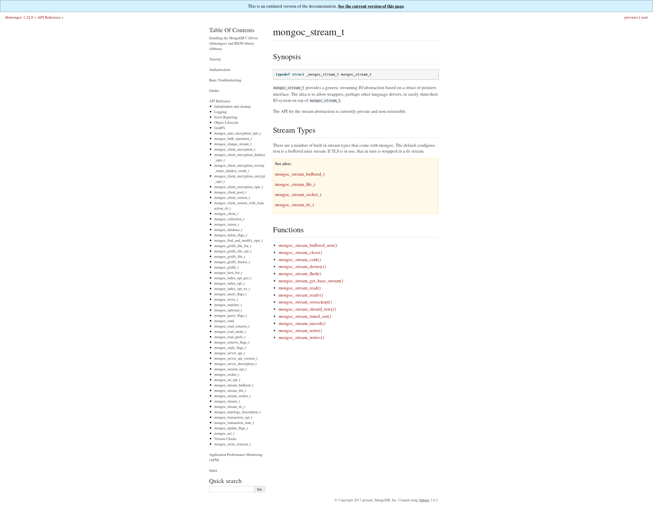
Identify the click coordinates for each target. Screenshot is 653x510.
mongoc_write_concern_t (232, 444)
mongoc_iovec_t (226, 299)
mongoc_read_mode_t (230, 331)
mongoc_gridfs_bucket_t (232, 261)
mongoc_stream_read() (300, 288)
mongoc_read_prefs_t (229, 336)
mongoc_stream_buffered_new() (308, 245)
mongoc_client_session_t (232, 197)
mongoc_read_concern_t (231, 326)
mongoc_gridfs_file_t (229, 256)
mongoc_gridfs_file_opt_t (233, 251)
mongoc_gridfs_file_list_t (232, 245)
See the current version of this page (371, 6)
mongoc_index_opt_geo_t (233, 277)
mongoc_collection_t (229, 218)
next (644, 17)
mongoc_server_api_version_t (235, 358)
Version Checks (225, 438)
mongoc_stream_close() (300, 252)
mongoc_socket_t (226, 374)
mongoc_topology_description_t (237, 411)
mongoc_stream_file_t (230, 390)
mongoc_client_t (226, 213)
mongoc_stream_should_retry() (307, 309)
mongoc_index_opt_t (229, 283)
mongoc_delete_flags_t (230, 235)
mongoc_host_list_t (228, 272)
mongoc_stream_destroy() (302, 266)
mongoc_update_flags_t (231, 428)
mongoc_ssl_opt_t (227, 379)
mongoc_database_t (228, 229)
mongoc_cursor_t (226, 224)
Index (213, 470)
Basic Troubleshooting (225, 80)
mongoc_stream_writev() (301, 337)
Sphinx (424, 499)
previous (631, 17)
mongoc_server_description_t (235, 363)
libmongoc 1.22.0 (19, 17)
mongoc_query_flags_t (230, 315)
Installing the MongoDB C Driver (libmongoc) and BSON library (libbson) (233, 43)
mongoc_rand (224, 320)
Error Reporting (225, 117)
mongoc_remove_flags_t (231, 342)
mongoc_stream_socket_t (232, 395)
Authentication (219, 69)
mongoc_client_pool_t (230, 192)
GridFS (219, 127)
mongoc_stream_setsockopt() (305, 302)
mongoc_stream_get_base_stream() (311, 281)
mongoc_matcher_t (228, 304)
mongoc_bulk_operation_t (233, 138)
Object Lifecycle (226, 122)
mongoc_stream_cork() (300, 259)
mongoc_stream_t (227, 401)
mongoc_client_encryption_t (234, 149)
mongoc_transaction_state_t (234, 422)
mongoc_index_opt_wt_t (232, 288)
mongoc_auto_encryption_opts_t (237, 133)
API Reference (49, 17)
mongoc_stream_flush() (300, 273)
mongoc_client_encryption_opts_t (238, 186)
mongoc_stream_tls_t (229, 406)
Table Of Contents (231, 30)
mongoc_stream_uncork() (302, 323)
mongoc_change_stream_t (233, 143)
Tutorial (215, 59)
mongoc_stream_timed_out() (305, 316)
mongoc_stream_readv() (301, 295)
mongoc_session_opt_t (230, 369)
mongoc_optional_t (228, 310)
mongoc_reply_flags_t (230, 347)
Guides (214, 90)
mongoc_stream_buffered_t (233, 385)
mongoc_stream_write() (300, 330)
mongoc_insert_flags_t (230, 294)
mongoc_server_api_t (229, 352)
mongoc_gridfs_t (226, 267)
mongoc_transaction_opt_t (233, 417)
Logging (220, 111)
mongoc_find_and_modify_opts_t (238, 240)
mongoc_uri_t (224, 433)
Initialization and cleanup (232, 106)
